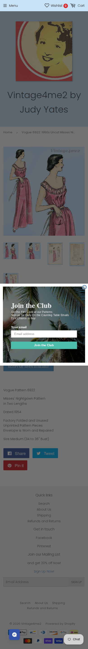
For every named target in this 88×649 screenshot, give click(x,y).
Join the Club (44, 345)
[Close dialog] (84, 287)
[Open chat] (14, 634)
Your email (19, 327)
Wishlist (58, 5)
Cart (81, 5)
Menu (13, 5)
